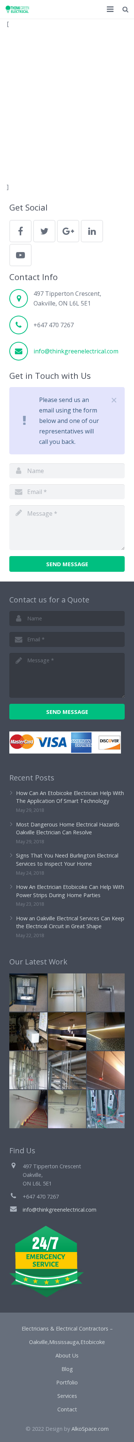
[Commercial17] (106, 1070)
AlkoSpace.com (90, 1428)
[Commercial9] (28, 1031)
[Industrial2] (67, 1070)
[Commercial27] (28, 1070)
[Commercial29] (67, 992)
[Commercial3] (28, 992)
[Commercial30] (67, 1109)
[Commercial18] (106, 1109)
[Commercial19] (106, 992)
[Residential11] (28, 1109)
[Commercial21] (67, 1031)
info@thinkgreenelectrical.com (76, 351)
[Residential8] (106, 1031)
